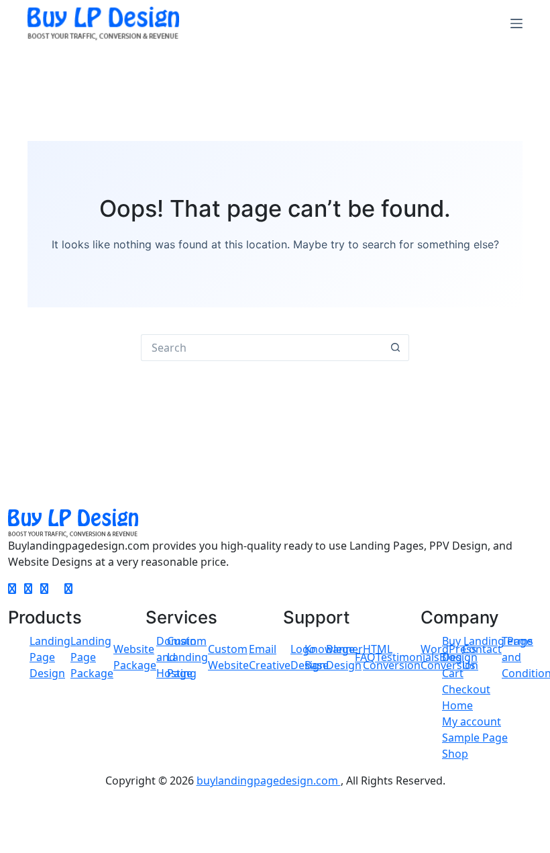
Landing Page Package (91, 657)
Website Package (134, 657)
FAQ (365, 657)
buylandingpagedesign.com (269, 780)
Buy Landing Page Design (487, 649)
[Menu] (516, 23)
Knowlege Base (330, 657)
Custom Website (228, 657)
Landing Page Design (50, 657)
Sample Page (475, 737)
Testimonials (407, 657)
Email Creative (269, 657)
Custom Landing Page (187, 657)
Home (457, 705)
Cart (452, 673)
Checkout (466, 689)
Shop (455, 753)
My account (471, 721)
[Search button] (395, 347)
